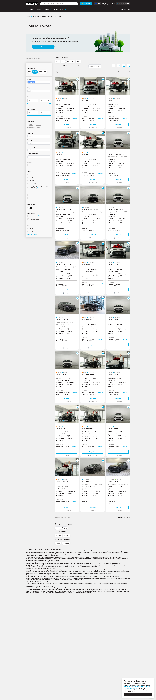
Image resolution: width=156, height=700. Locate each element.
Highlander (109, 131)
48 (66, 66)
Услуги (47, 9)
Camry (56, 296)
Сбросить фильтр (123, 72)
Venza (82, 241)
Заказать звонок (124, 3)
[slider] (27, 103)
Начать (43, 47)
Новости (55, 9)
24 (64, 66)
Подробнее (67, 124)
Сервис (39, 9)
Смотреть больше (32, 234)
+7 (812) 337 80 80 (108, 4)
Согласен (138, 694)
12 (61, 66)
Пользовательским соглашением (133, 686)
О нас (62, 9)
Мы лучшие (85, 3)
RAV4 (81, 296)
